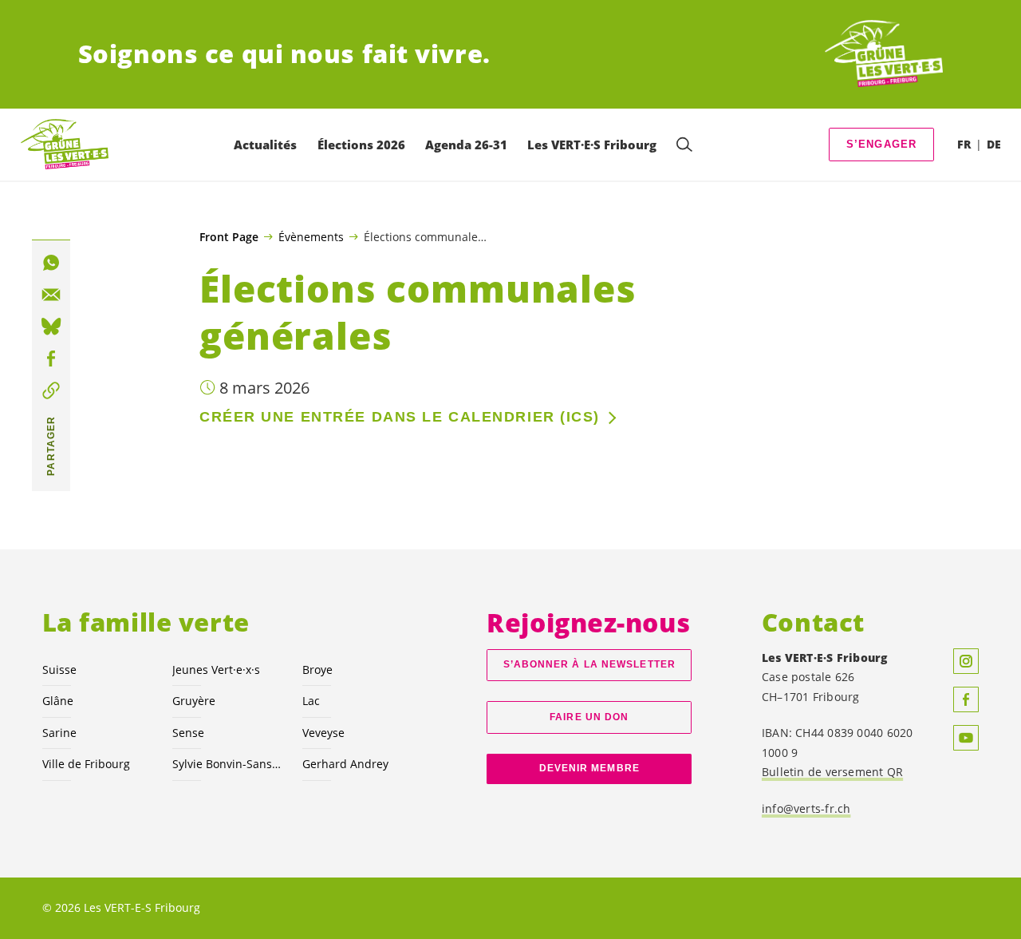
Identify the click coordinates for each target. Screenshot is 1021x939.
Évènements (311, 236)
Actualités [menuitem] (265, 145)
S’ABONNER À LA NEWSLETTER (589, 664)
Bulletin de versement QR (832, 771)
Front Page (228, 237)
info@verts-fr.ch (806, 808)
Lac (311, 700)
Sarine (59, 732)
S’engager (881, 144)
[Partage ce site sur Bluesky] (51, 327)
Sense (188, 732)
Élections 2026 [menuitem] (361, 145)
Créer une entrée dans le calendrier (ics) (399, 417)
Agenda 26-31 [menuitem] (466, 145)
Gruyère (193, 700)
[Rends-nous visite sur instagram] (966, 661)
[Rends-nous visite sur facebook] (966, 699)
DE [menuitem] (994, 144)
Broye (317, 669)
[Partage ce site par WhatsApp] (51, 263)
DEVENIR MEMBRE (589, 768)
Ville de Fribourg (86, 763)
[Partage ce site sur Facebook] (51, 358)
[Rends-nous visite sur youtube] (966, 738)
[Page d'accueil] (884, 54)
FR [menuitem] (964, 144)
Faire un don (589, 717)
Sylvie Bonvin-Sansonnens (227, 763)
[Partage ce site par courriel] (51, 295)
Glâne (57, 700)
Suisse (59, 669)
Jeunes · (216, 669)
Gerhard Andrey (345, 763)
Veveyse (323, 732)
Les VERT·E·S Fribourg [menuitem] (591, 145)
